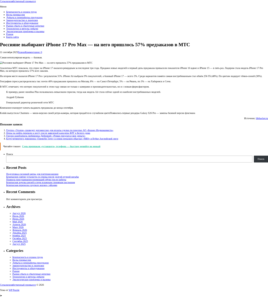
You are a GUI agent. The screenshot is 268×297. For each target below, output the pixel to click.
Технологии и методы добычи (22, 28)
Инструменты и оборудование (22, 23)
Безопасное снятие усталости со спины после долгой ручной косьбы (42, 177)
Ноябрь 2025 (19, 235)
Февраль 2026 (19, 230)
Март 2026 (18, 227)
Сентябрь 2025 (20, 241)
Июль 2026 (18, 216)
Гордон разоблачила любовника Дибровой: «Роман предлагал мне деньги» (45, 136)
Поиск (9, 154)
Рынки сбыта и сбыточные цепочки (25, 26)
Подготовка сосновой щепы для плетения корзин (32, 174)
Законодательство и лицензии (22, 20)
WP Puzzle (14, 290)
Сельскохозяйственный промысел (18, 1)
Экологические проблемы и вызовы (25, 31)
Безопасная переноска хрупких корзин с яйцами (31, 185)
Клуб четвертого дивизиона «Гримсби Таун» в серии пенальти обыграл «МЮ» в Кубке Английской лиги (62, 138)
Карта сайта (12, 37)
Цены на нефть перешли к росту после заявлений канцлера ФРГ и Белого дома (48, 133)
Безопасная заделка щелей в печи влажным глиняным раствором (40, 182)
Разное (9, 34)
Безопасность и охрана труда (21, 12)
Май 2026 (17, 221)
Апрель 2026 (19, 224)
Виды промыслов (15, 14)
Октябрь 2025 (19, 238)
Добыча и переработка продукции (24, 17)
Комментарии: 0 (33, 52)
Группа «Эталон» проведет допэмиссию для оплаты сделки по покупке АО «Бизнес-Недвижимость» (59, 130)
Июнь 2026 (18, 219)
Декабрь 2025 (19, 233)
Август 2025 (19, 244)
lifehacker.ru (262, 118)
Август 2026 (19, 213)
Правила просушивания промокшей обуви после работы (36, 179)
